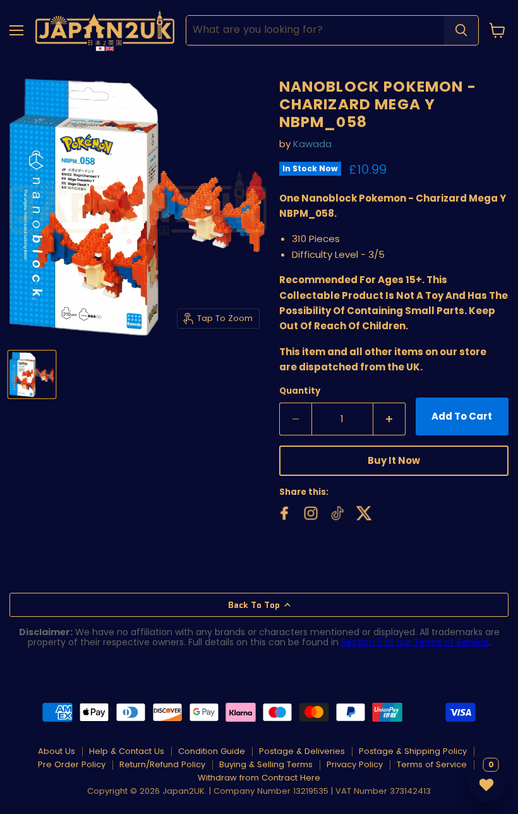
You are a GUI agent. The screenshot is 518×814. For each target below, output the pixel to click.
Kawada (312, 143)
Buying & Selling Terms (266, 764)
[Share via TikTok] (336, 511)
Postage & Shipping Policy (413, 751)
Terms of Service (432, 764)
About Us (56, 751)
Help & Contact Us (126, 751)
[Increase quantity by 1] (389, 419)
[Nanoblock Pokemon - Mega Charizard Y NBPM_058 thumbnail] (32, 374)
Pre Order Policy (71, 764)
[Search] (461, 30)
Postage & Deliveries (302, 751)
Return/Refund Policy (162, 764)
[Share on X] (362, 511)
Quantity (299, 391)
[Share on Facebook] (283, 511)
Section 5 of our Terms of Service (415, 642)
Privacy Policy (355, 764)
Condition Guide (211, 751)
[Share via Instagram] (309, 511)
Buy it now (394, 460)
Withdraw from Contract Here (259, 778)
